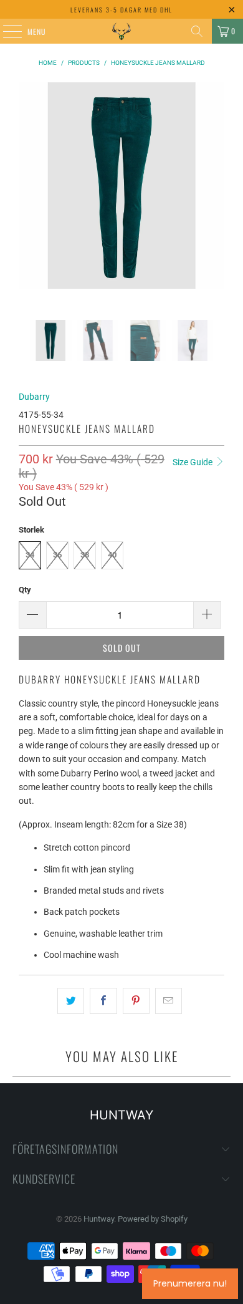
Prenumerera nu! (190, 1283)
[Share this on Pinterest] (136, 1001)
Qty (25, 589)
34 (30, 554)
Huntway (98, 1219)
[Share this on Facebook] (103, 1001)
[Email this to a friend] (168, 1001)
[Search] (197, 31)
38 (84, 554)
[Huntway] (122, 31)
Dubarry (34, 397)
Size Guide (193, 462)
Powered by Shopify (153, 1219)
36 (57, 554)
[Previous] (28, 201)
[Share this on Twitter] (70, 1001)
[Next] (215, 201)
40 (112, 554)
